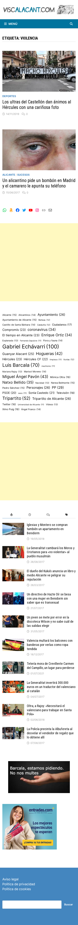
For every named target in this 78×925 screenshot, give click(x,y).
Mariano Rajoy (12, 371)
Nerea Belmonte (63, 382)
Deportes (9, 96)
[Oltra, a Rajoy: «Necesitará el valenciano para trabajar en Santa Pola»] (13, 706)
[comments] (48, 514)
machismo (48, 366)
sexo (22, 393)
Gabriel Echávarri (30, 346)
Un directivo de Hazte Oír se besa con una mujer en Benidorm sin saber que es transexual (49, 598)
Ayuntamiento (51, 314)
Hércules (12, 359)
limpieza (56, 359)
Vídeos (52, 404)
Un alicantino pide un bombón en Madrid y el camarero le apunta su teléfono (38, 183)
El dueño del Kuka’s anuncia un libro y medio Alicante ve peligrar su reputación (51, 575)
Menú (13, 24)
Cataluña (43, 325)
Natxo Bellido (18, 382)
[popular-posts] (11, 514)
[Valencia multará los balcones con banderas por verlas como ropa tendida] (13, 641)
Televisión (65, 393)
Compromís (14, 330)
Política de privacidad (18, 884)
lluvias (68, 359)
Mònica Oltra (60, 377)
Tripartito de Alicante (51, 399)
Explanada (10, 340)
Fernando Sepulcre (30, 341)
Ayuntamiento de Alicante (19, 319)
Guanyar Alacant (18, 354)
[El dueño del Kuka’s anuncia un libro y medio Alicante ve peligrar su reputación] (13, 571)
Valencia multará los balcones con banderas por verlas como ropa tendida (50, 645)
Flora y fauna (53, 340)
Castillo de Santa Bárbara (18, 324)
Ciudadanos (62, 324)
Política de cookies (16, 889)
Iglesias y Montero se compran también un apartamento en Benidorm (47, 529)
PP (58, 387)
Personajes (38, 387)
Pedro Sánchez (13, 387)
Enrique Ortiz (56, 335)
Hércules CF (36, 359)
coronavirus (42, 329)
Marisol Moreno (35, 371)
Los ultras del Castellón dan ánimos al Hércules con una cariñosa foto (36, 104)
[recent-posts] (30, 514)
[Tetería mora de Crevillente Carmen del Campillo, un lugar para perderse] (13, 664)
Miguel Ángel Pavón (25, 376)
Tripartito (16, 398)
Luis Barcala (21, 365)
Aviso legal (10, 879)
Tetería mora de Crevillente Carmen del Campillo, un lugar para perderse (50, 666)
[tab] (11, 514)
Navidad (42, 382)
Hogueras (49, 353)
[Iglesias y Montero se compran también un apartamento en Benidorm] (13, 525)
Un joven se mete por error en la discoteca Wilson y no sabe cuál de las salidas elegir (50, 621)
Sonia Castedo (41, 393)
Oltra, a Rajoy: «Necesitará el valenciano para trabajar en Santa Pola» (49, 710)
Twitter (9, 404)
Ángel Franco (31, 409)
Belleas (44, 320)
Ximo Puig (10, 409)
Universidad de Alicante (31, 404)
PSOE (9, 393)
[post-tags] (66, 514)
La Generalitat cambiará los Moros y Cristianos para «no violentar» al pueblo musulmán (51, 552)
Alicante (8, 174)
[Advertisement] (39, 262)
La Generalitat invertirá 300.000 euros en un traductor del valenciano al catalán (51, 687)
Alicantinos (27, 315)
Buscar (68, 904)
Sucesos (23, 174)
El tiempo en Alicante (21, 335)
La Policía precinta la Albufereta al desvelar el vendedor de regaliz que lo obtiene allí (50, 733)
